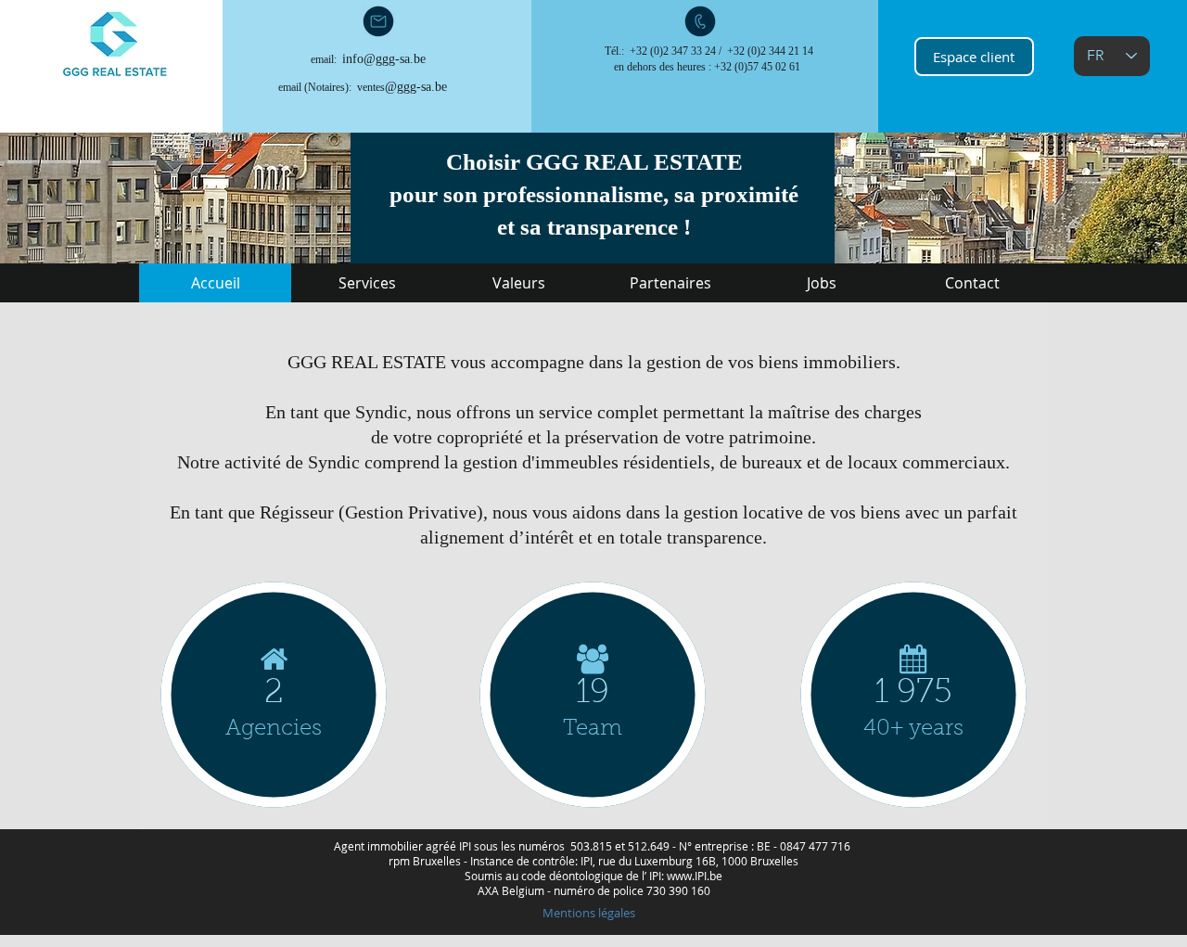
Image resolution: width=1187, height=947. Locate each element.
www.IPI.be (694, 875)
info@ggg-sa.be (384, 59)
